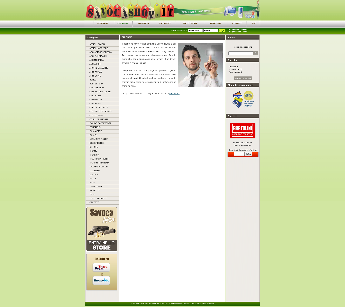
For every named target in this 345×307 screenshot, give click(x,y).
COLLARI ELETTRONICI (100, 111)
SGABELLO (94, 171)
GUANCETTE (95, 131)
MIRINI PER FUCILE (98, 139)
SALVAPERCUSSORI (98, 167)
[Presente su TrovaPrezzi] (101, 271)
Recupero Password (238, 30)
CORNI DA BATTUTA (98, 119)
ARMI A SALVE (95, 72)
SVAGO (92, 182)
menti (165, 23)
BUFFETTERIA (96, 84)
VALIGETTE (94, 190)
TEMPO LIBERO (96, 186)
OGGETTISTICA (96, 143)
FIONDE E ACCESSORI (100, 123)
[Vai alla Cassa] (243, 79)
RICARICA (94, 155)
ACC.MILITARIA (96, 60)
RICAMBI (93, 151)
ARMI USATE (95, 76)
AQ (254, 23)
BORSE (92, 80)
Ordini (190, 23)
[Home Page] (123, 20)
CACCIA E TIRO (96, 88)
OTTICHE (93, 147)
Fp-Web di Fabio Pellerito (192, 303)
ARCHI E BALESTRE (98, 68)
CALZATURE (95, 95)
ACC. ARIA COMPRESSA (100, 52)
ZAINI (92, 194)
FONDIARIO (95, 127)
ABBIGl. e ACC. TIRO (98, 48)
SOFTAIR (93, 175)
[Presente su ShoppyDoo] (101, 284)
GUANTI (93, 135)
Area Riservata (208, 303)
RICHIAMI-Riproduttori (99, 163)
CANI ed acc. (95, 103)
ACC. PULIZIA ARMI (98, 56)
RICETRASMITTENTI (99, 159)
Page (102, 23)
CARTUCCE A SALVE (98, 107)
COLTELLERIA (96, 115)
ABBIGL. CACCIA (97, 44)
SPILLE (92, 178)
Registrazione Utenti (238, 32)
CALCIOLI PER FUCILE (100, 92)
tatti (237, 23)
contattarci (174, 93)
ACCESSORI (95, 64)
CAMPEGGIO (95, 99)
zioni (215, 23)
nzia (143, 23)
